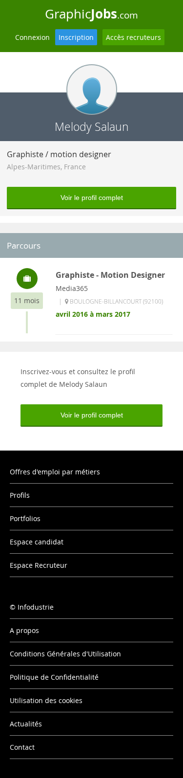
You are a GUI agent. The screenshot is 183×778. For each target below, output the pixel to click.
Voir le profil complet (92, 197)
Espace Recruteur (38, 565)
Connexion (32, 37)
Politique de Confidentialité (54, 677)
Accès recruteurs (133, 37)
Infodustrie (36, 607)
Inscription (76, 37)
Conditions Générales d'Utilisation (65, 653)
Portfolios (25, 518)
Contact (22, 747)
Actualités (26, 723)
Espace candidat (36, 541)
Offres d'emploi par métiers (55, 471)
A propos (24, 630)
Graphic (91, 13)
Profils (20, 495)
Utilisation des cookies (46, 700)
